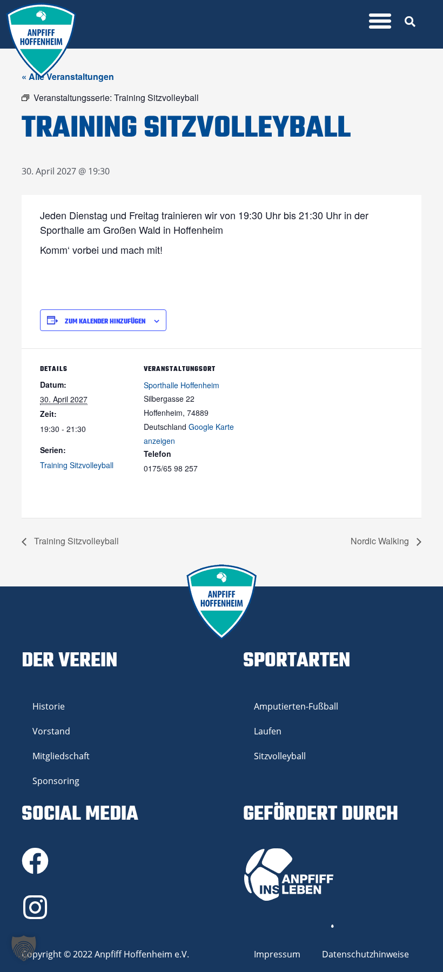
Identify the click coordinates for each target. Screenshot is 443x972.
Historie (48, 706)
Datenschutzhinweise (365, 954)
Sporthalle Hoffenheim (181, 385)
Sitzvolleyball (280, 756)
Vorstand (51, 731)
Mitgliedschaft (61, 756)
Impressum (277, 954)
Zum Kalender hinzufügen (105, 322)
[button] (380, 21)
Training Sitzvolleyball (76, 465)
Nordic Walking (381, 541)
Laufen (267, 731)
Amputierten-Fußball (296, 706)
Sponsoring (55, 781)
